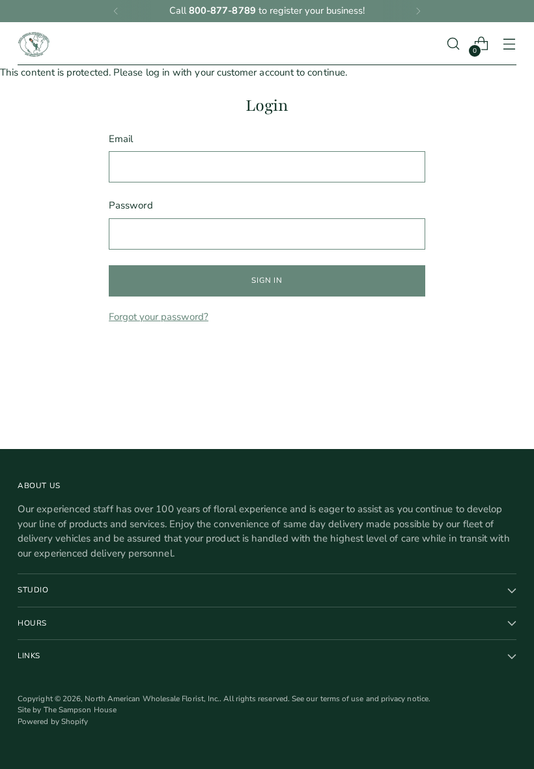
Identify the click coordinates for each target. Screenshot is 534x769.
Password (131, 205)
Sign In (266, 280)
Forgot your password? (158, 316)
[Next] (418, 11)
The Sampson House (80, 709)
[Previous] (116, 11)
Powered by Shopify (53, 721)
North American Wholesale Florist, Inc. (152, 698)
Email (121, 138)
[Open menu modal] (509, 44)
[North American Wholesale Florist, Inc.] (34, 43)
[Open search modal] (453, 44)
